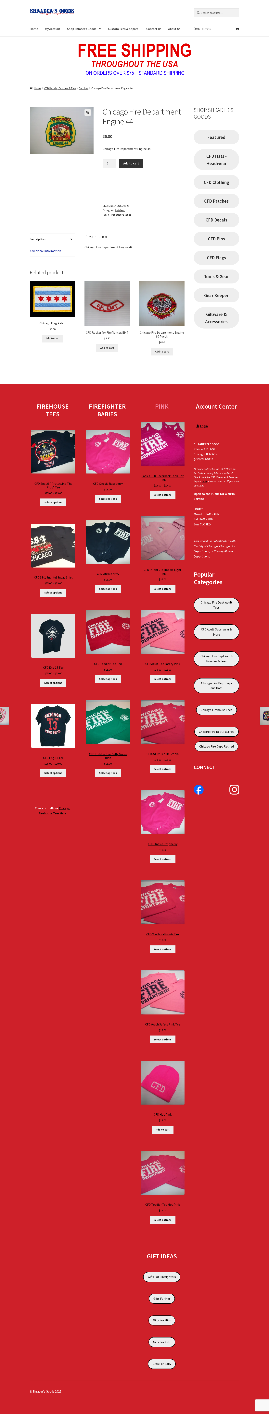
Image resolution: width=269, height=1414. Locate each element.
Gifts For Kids (162, 1342)
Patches (83, 88)
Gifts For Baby (162, 1364)
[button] (87, 112)
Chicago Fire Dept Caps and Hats (216, 685)
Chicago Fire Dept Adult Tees (216, 604)
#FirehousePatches (119, 214)
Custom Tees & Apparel (123, 29)
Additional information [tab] (45, 251)
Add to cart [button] (52, 338)
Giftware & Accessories (216, 317)
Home (34, 29)
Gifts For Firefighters (162, 1277)
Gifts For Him (162, 1320)
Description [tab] (37, 239)
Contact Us (153, 29)
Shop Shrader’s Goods (81, 29)
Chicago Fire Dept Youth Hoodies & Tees (216, 658)
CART (204, 481)
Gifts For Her (161, 1298)
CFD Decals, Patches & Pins (60, 88)
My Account (52, 29)
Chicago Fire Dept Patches (216, 732)
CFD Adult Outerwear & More (216, 631)
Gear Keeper (216, 295)
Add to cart (131, 163)
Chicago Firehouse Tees (216, 710)
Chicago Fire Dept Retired (216, 746)
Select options (53, 502)
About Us (174, 29)
